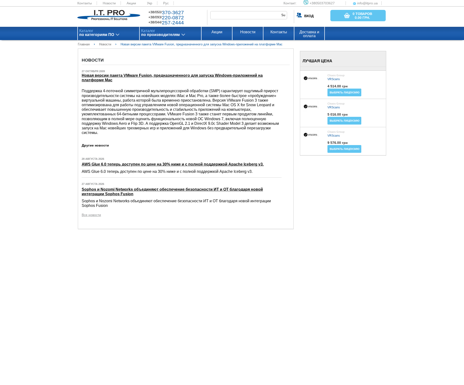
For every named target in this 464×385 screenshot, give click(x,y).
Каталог (96, 33)
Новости (109, 3)
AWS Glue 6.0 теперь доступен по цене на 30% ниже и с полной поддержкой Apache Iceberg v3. (173, 164)
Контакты (84, 3)
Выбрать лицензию (344, 92)
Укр (149, 3)
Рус (166, 3)
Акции (131, 3)
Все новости (91, 215)
